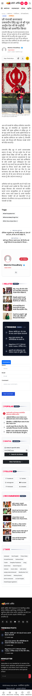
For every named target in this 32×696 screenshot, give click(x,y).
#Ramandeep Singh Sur (10, 217)
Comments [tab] (6, 362)
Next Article (15, 238)
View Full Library (16, 462)
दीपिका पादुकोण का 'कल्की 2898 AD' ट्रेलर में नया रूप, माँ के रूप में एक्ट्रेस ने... (16, 234)
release (6, 569)
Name (4, 365)
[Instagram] (10, 621)
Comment (5, 380)
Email (3, 373)
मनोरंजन (6, 8)
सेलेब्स (23, 8)
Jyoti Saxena (7, 575)
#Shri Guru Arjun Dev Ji (10, 221)
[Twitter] (6, 621)
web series (23, 569)
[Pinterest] (19, 621)
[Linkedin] (23, 621)
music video (14, 569)
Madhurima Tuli (23, 572)
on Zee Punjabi (19, 578)
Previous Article (17, 230)
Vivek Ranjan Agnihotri (10, 582)
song (24, 562)
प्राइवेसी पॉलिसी (21, 689)
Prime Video (24, 556)
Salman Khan (19, 559)
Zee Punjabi (15, 556)
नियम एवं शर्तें (10, 689)
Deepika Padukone (15, 562)
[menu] (2, 3)
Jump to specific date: (12, 448)
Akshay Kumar (18, 575)
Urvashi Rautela (8, 559)
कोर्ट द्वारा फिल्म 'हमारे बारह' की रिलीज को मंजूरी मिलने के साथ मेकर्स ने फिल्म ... (16, 241)
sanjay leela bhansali (10, 572)
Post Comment (8, 394)
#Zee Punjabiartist (9, 213)
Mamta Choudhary (14, 47)
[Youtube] (15, 621)
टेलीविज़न (16, 14)
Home (3, 14)
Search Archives (16, 454)
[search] (30, 3)
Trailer (6, 562)
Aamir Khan (7, 566)
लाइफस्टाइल (15, 8)
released (6, 556)
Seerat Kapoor (17, 566)
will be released (8, 578)
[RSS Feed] (16, 272)
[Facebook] (2, 621)
